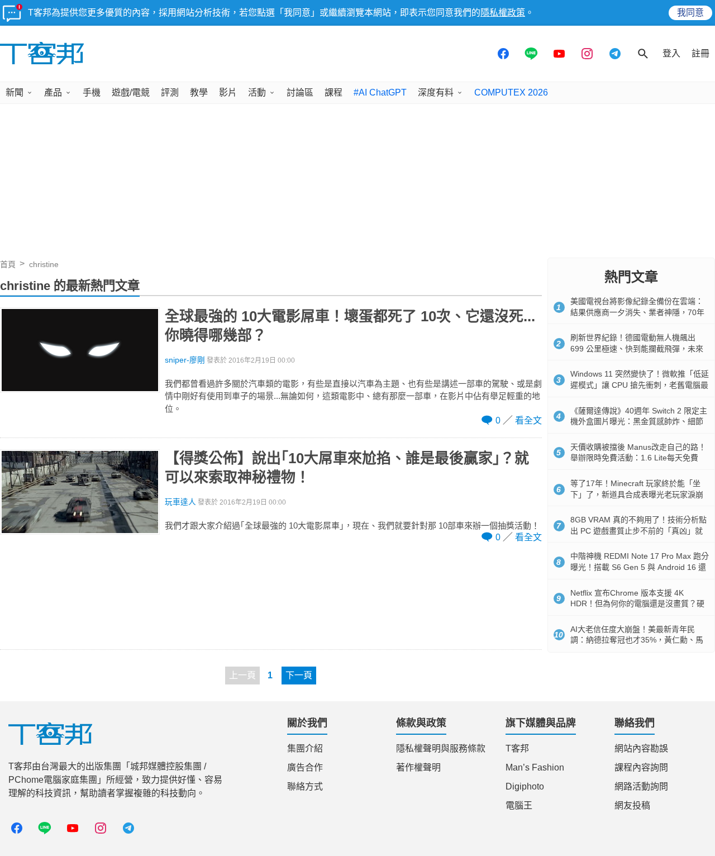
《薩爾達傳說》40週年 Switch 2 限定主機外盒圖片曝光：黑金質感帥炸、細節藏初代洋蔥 (638, 421)
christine (44, 264)
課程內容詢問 (641, 767)
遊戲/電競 (131, 92)
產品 (53, 92)
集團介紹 (305, 748)
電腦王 (519, 805)
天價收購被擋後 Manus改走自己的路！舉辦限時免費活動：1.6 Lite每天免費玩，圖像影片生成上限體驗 (638, 458)
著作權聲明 (418, 767)
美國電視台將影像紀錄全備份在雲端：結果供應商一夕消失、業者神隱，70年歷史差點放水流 (637, 312)
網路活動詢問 (641, 786)
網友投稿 (632, 805)
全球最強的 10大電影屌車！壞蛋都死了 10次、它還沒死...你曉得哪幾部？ (350, 326)
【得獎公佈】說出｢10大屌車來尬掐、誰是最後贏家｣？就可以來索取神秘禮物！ (347, 468)
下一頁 (298, 675)
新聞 (14, 92)
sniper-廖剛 (185, 360)
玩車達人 (180, 502)
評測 (170, 92)
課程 (333, 92)
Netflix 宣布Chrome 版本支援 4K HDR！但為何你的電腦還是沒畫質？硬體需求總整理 (637, 603)
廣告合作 (305, 767)
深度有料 (436, 92)
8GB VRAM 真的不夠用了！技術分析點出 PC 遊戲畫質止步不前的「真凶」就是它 (638, 530)
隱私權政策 (502, 12)
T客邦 (517, 748)
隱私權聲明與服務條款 (440, 748)
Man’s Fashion (535, 767)
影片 (228, 92)
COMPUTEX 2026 (511, 92)
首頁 (8, 264)
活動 (257, 92)
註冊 (700, 53)
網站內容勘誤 (641, 748)
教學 (199, 92)
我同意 (690, 12)
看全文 (528, 420)
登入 (671, 53)
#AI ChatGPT (380, 92)
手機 (92, 92)
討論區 (300, 92)
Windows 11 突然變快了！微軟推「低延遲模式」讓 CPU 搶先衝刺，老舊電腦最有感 (639, 384)
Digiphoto (525, 786)
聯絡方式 (305, 786)
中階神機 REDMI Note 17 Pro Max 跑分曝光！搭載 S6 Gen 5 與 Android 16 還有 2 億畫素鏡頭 (639, 566)
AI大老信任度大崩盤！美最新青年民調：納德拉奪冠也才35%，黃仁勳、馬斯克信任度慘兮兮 (636, 640)
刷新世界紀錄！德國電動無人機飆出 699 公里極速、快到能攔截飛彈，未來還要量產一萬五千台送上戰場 (636, 348)
